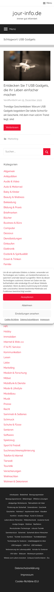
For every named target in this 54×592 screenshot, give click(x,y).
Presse (7, 404)
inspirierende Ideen (32, 511)
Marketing (13, 139)
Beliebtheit (24, 495)
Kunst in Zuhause (36, 516)
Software (9, 435)
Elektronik (9, 248)
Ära (48, 558)
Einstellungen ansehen (27, 313)
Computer (9, 228)
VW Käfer (14, 554)
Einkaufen (9, 243)
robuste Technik (38, 528)
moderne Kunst (43, 520)
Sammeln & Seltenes (15, 414)
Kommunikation (12, 352)
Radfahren (37, 524)
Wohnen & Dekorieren (16, 481)
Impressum (45, 319)
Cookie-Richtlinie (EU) (27, 581)
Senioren (8, 429)
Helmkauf (20, 511)
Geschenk (42, 507)
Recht (7, 409)
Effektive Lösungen (40, 499)
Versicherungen (12, 471)
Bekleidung (10, 202)
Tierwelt (8, 460)
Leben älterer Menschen (13, 520)
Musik (7, 398)
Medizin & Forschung (15, 372)
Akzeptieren (27, 297)
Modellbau (10, 393)
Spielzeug (9, 440)
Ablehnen (27, 305)
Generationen (32, 507)
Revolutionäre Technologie (20, 528)
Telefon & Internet (13, 455)
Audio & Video (11, 181)
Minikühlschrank (30, 520)
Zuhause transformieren (36, 558)
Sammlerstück (11, 532)
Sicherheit (22, 532)
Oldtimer (28, 524)
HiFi (6, 326)
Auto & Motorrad (13, 186)
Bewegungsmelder (36, 495)
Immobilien (10, 336)
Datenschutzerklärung (29, 319)
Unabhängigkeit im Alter (37, 541)
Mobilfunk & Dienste (15, 383)
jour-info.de (27, 13)
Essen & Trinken (12, 259)
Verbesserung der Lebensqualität (18, 549)
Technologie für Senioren (16, 541)
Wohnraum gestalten (35, 554)
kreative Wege (23, 516)
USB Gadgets (16, 545)
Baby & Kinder (11, 191)
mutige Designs (18, 524)
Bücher (8, 217)
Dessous (8, 233)
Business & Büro (13, 222)
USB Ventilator (36, 545)
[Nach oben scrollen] (48, 586)
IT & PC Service (12, 347)
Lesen (7, 357)
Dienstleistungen (13, 238)
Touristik (8, 466)
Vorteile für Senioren (40, 549)
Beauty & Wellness (14, 197)
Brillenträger (27, 499)
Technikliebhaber (40, 537)
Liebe (7, 362)
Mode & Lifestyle (13, 388)
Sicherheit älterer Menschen (37, 532)
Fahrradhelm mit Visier (36, 503)
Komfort (13, 516)
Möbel (7, 378)
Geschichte (10, 511)
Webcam (22, 554)
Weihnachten (11, 476)
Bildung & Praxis (13, 207)
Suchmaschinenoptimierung (19, 450)
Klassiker (43, 511)
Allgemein (9, 171)
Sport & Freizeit (12, 445)
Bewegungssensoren (13, 499)
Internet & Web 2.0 (14, 341)
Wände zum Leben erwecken (15, 558)
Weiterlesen (12, 127)
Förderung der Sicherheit (16, 507)
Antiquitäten (10, 176)
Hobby (7, 331)
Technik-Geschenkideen (23, 537)
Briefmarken (10, 212)
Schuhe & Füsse (12, 424)
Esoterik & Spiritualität (16, 254)
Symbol (10, 537)
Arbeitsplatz (14, 495)
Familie (7, 264)
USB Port (26, 545)
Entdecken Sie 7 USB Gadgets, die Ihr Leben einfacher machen (26, 90)
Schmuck (9, 419)
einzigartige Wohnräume (17, 503)
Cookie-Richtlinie (11, 319)
